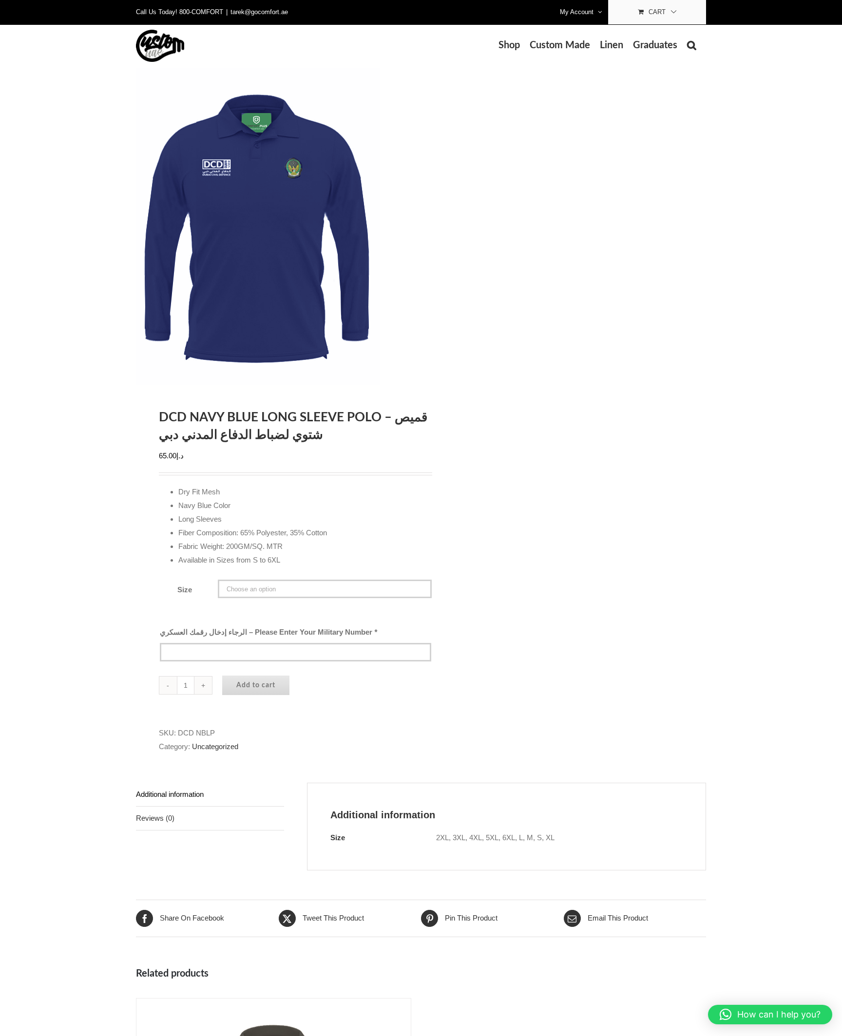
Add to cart (255, 685)
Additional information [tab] (170, 794)
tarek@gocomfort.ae (259, 12)
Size (184, 589)
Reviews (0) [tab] (155, 818)
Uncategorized (215, 746)
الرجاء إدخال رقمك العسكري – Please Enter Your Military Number (268, 632)
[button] (691, 45)
